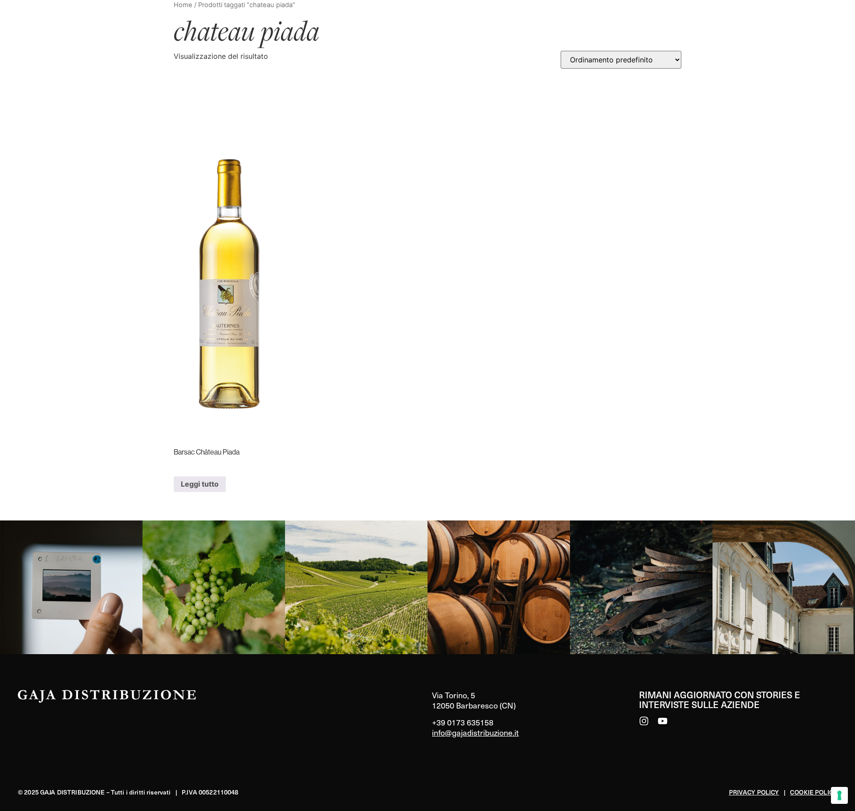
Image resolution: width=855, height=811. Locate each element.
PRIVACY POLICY (754, 792)
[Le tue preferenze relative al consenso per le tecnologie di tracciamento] (839, 795)
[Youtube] (663, 721)
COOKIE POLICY (813, 792)
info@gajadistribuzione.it (475, 732)
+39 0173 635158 (462, 722)
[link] (71, 587)
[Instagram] (644, 721)
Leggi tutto (200, 483)
